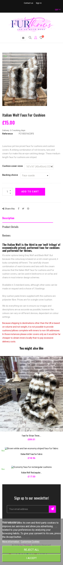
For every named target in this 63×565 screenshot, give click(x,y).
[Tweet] (23, 208)
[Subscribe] (52, 509)
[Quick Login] (34, 38)
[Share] (18, 208)
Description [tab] (8, 218)
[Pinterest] (28, 208)
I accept (31, 558)
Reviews (6, 235)
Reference (7, 133)
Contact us (28, 3)
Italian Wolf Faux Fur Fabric (31, 454)
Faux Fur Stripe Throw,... (31, 435)
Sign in (39, 3)
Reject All (31, 549)
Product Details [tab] (10, 227)
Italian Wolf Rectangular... (31, 472)
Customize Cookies (30, 541)
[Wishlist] (41, 38)
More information (11, 541)
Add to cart (30, 191)
